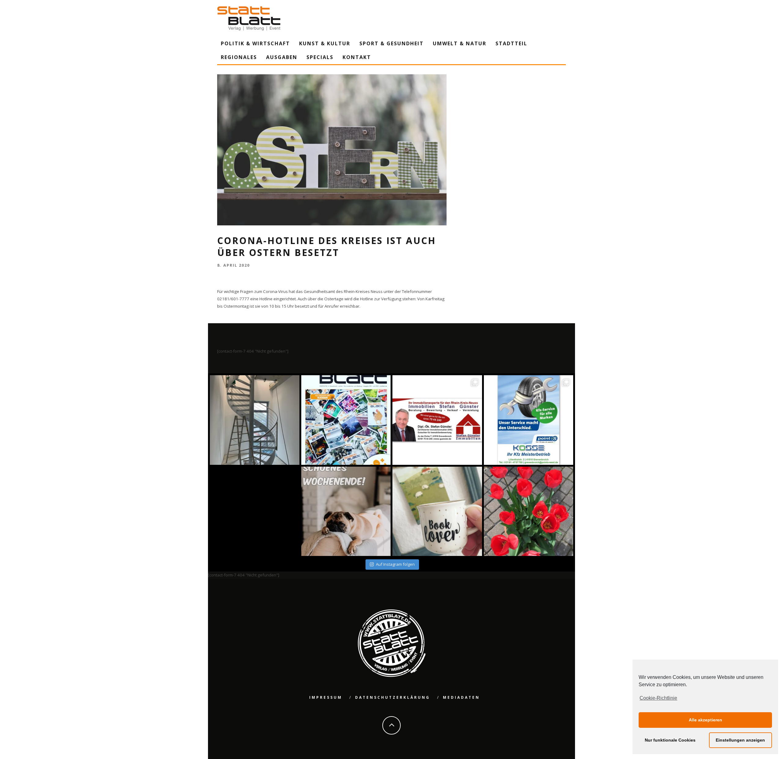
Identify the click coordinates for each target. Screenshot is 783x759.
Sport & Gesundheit (391, 43)
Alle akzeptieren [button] (705, 719)
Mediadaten (461, 697)
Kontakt (357, 57)
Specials (319, 57)
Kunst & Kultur (324, 43)
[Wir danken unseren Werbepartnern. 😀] (437, 420)
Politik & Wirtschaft (255, 43)
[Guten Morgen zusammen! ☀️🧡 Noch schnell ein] (437, 511)
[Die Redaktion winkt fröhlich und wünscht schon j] (346, 511)
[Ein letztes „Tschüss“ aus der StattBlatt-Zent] (346, 420)
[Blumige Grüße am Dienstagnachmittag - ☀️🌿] (528, 511)
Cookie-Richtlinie (658, 698)
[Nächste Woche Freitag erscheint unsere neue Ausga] (254, 511)
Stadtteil (511, 43)
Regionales (239, 57)
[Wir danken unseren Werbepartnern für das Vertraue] (528, 420)
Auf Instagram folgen (395, 564)
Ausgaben (281, 57)
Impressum (325, 697)
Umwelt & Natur (459, 43)
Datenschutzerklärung (392, 697)
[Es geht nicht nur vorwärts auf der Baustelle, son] (254, 420)
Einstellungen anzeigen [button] (740, 740)
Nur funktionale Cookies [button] (670, 740)
